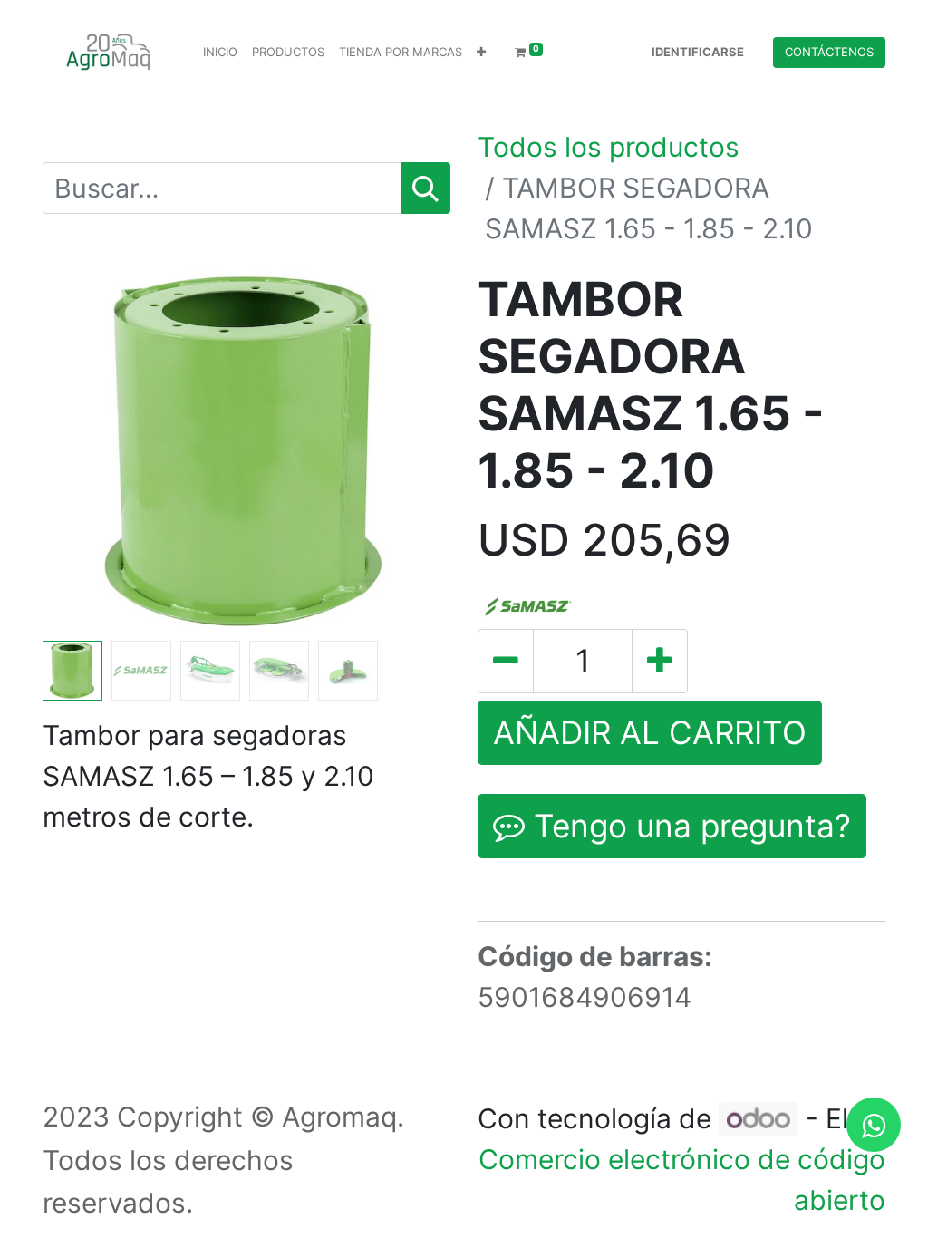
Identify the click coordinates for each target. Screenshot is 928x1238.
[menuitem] (220, 52)
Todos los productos (609, 147)
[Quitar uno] (506, 661)
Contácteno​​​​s (829, 51)
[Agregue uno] (660, 661)
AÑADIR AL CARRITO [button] (650, 732)
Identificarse (698, 51)
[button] (481, 52)
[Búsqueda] (425, 188)
